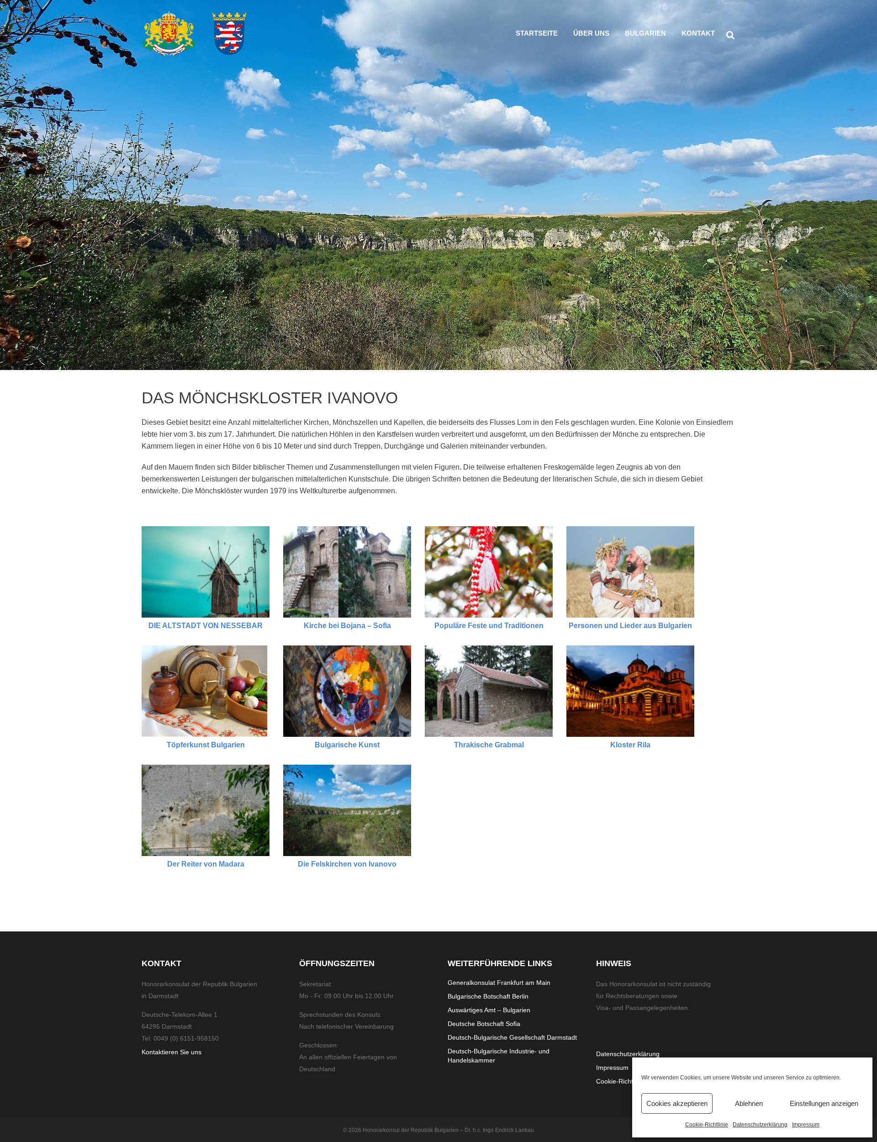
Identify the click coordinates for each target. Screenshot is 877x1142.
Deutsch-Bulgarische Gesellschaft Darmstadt (512, 1037)
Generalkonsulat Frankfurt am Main (499, 982)
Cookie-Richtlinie (706, 1124)
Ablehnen (749, 1103)
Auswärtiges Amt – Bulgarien (489, 1010)
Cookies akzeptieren (677, 1103)
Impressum (805, 1124)
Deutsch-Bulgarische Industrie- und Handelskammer (498, 1055)
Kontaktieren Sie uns (171, 1052)
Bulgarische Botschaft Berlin (488, 996)
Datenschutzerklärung (760, 1124)
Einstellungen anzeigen (824, 1103)
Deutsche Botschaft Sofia (484, 1023)
